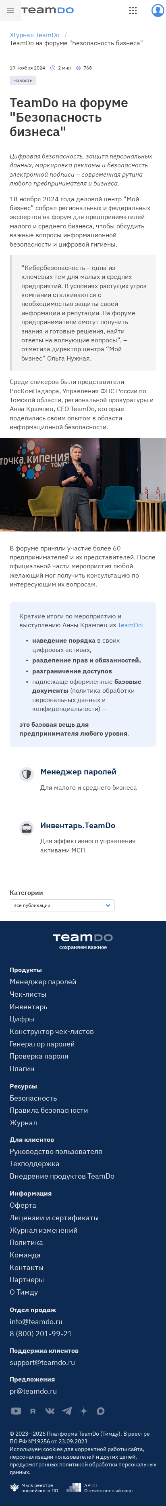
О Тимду (24, 1292)
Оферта (23, 1205)
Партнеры (27, 1279)
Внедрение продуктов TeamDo (62, 1176)
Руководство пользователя (56, 1151)
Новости (23, 80)
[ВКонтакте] (50, 1411)
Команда (25, 1254)
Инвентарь (28, 1006)
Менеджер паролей (43, 981)
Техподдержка (35, 1163)
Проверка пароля (39, 1056)
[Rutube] (33, 1411)
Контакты (27, 1267)
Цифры (22, 1018)
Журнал (23, 1122)
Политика (26, 1242)
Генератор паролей (42, 1043)
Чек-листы (28, 994)
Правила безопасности (49, 1110)
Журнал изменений (44, 1230)
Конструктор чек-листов (52, 1031)
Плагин (22, 1068)
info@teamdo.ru (36, 1321)
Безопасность (33, 1098)
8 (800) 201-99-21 (41, 1333)
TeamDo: (131, 625)
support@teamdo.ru (42, 1362)
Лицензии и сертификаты (54, 1217)
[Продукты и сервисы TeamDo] (132, 10)
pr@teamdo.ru (33, 1391)
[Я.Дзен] (83, 1411)
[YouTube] (16, 1411)
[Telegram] (66, 1411)
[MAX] (100, 1411)
